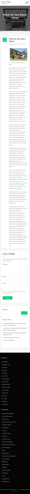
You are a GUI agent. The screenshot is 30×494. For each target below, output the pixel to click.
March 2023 (5, 404)
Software (4, 467)
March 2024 (5, 376)
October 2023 (5, 390)
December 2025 (6, 364)
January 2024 (5, 381)
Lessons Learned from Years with (11, 337)
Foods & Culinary (6, 433)
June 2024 (4, 367)
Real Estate (5, 461)
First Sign (6, 2)
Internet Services (6, 447)
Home (7, 21)
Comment (5, 264)
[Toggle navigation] (27, 2)
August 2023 (5, 393)
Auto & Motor (5, 419)
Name (4, 276)
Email (4, 283)
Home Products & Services (8, 444)
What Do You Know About (17, 21)
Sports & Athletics (6, 470)
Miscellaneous (5, 453)
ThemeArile (15, 491)
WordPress (17, 489)
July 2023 (4, 395)
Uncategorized (5, 478)
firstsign (13, 44)
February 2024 (5, 379)
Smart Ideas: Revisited (9, 340)
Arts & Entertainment (7, 416)
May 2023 (4, 401)
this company (19, 188)
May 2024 (4, 370)
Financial (4, 430)
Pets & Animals (22, 44)
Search (5, 309)
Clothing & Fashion (6, 424)
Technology (5, 473)
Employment (5, 427)
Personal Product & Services (9, 456)
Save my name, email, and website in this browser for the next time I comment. (14, 292)
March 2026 (5, 361)
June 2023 (4, 398)
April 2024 (4, 373)
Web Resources (6, 481)
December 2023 (6, 384)
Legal (3, 450)
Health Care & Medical (7, 442)
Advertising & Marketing (8, 413)
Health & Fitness (6, 439)
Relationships (5, 464)
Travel (3, 476)
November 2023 (6, 387)
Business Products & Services (9, 422)
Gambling (4, 436)
